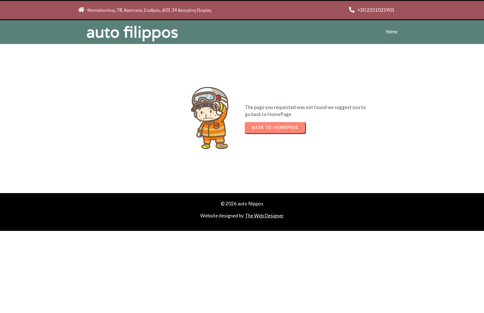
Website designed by (222, 216)
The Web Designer (264, 216)
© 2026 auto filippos (242, 204)
